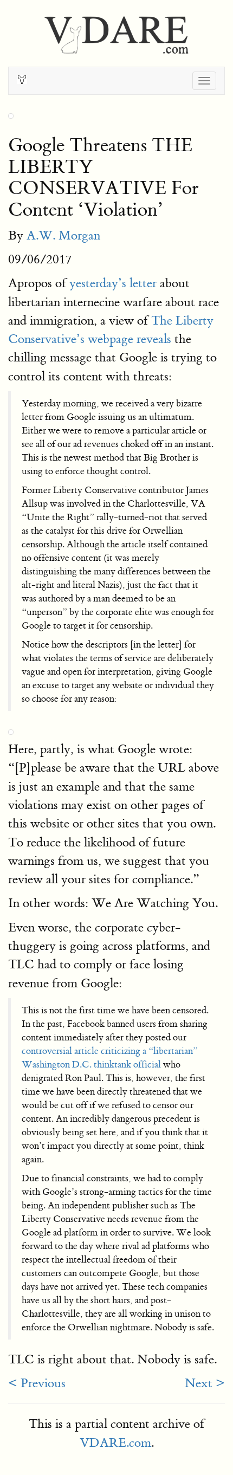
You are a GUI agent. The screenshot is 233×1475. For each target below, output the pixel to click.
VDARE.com (115, 1443)
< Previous (37, 1383)
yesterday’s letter (113, 283)
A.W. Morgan (63, 235)
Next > (205, 1383)
